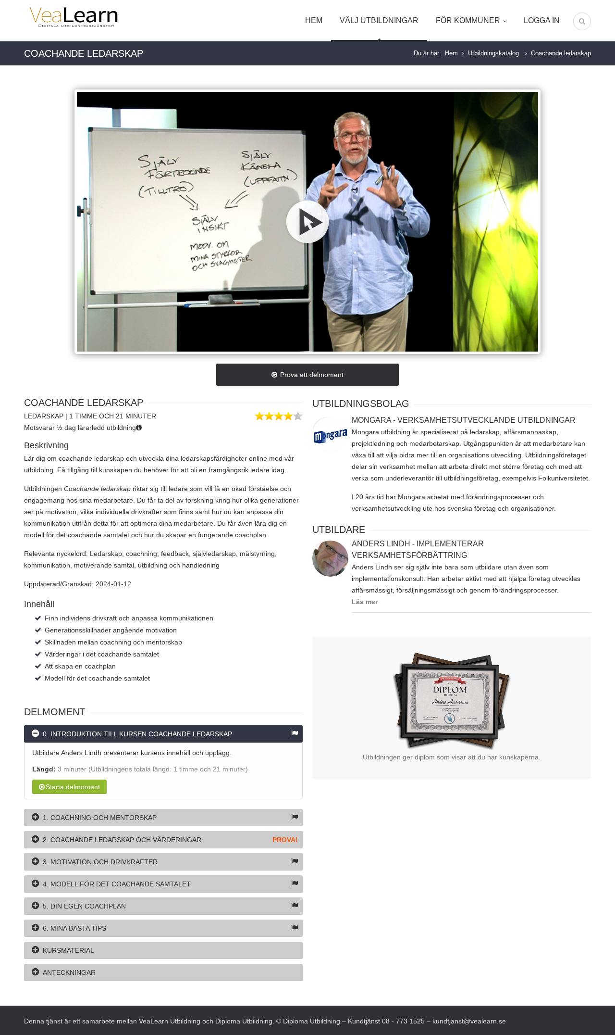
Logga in (542, 20)
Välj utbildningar (379, 20)
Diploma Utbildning (243, 1021)
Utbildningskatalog (494, 53)
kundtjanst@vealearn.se (469, 1021)
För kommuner (468, 20)
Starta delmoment (73, 787)
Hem (313, 20)
